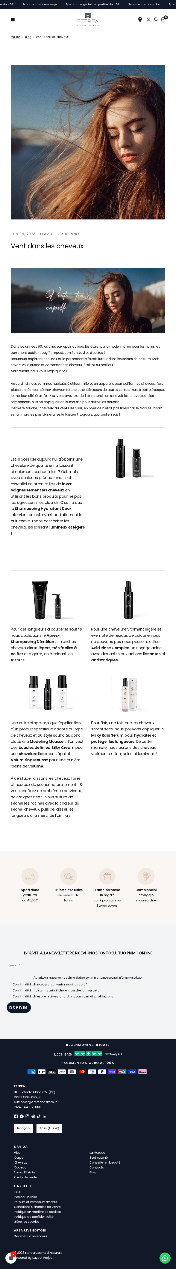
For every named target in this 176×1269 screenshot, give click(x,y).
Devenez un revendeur (30, 1236)
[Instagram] (27, 1117)
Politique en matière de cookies (37, 1212)
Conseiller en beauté (105, 1162)
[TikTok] (39, 1117)
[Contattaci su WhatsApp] (165, 1258)
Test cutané (99, 1157)
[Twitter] (22, 1117)
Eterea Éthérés (24, 1172)
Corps (18, 1157)
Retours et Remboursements (35, 1202)
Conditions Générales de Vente (37, 1207)
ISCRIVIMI (19, 1007)
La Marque (97, 1152)
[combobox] (23, 1128)
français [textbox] (23, 1128)
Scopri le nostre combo (117, 4)
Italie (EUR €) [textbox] (49, 1128)
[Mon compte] (148, 19)
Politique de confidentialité (34, 1217)
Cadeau (20, 1167)
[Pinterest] (33, 1117)
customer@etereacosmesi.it (35, 1102)
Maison (15, 37)
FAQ (17, 1192)
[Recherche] (156, 19)
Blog (28, 37)
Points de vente (25, 1177)
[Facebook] (16, 1117)
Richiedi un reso (25, 1197)
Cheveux (20, 1162)
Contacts (97, 1167)
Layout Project (43, 1257)
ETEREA (19, 1086)
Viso (17, 1152)
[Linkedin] (45, 1117)
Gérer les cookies (26, 1221)
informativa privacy (130, 977)
